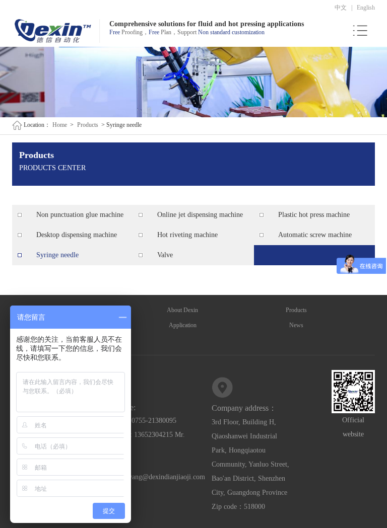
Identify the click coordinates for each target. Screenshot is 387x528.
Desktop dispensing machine (76, 235)
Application (183, 325)
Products (87, 124)
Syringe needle (57, 255)
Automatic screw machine (315, 235)
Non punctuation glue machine (79, 214)
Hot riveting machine (187, 235)
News (296, 325)
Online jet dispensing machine (200, 214)
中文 (341, 7)
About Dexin (182, 310)
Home (59, 124)
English (366, 7)
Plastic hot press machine (314, 214)
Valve (165, 255)
